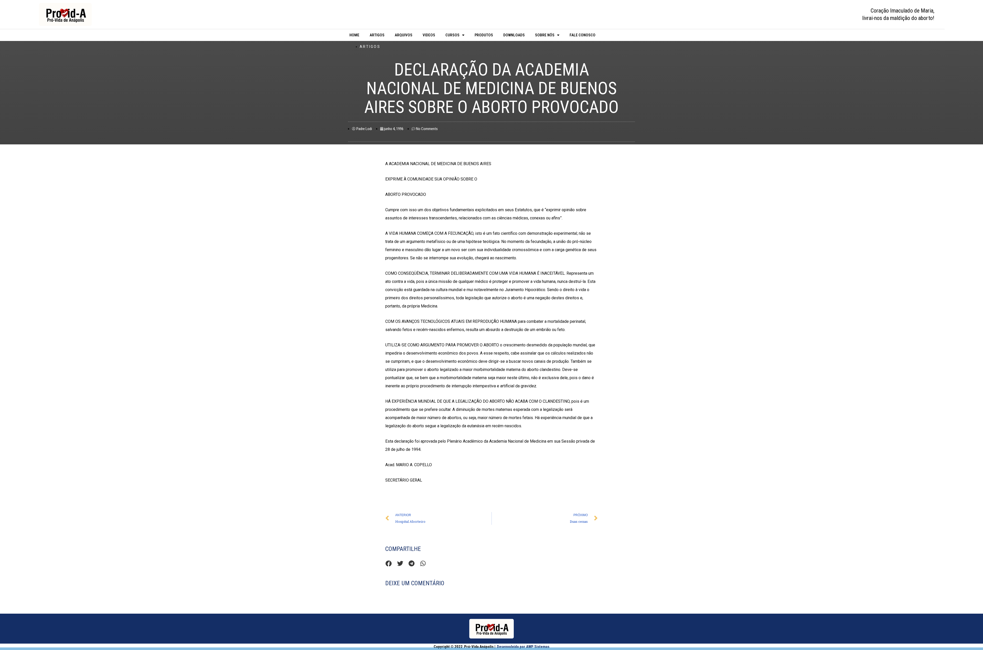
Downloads (514, 35)
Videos (429, 35)
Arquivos (403, 35)
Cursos (452, 35)
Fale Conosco (582, 35)
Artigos (377, 35)
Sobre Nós (544, 35)
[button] (388, 563)
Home (354, 35)
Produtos (484, 35)
